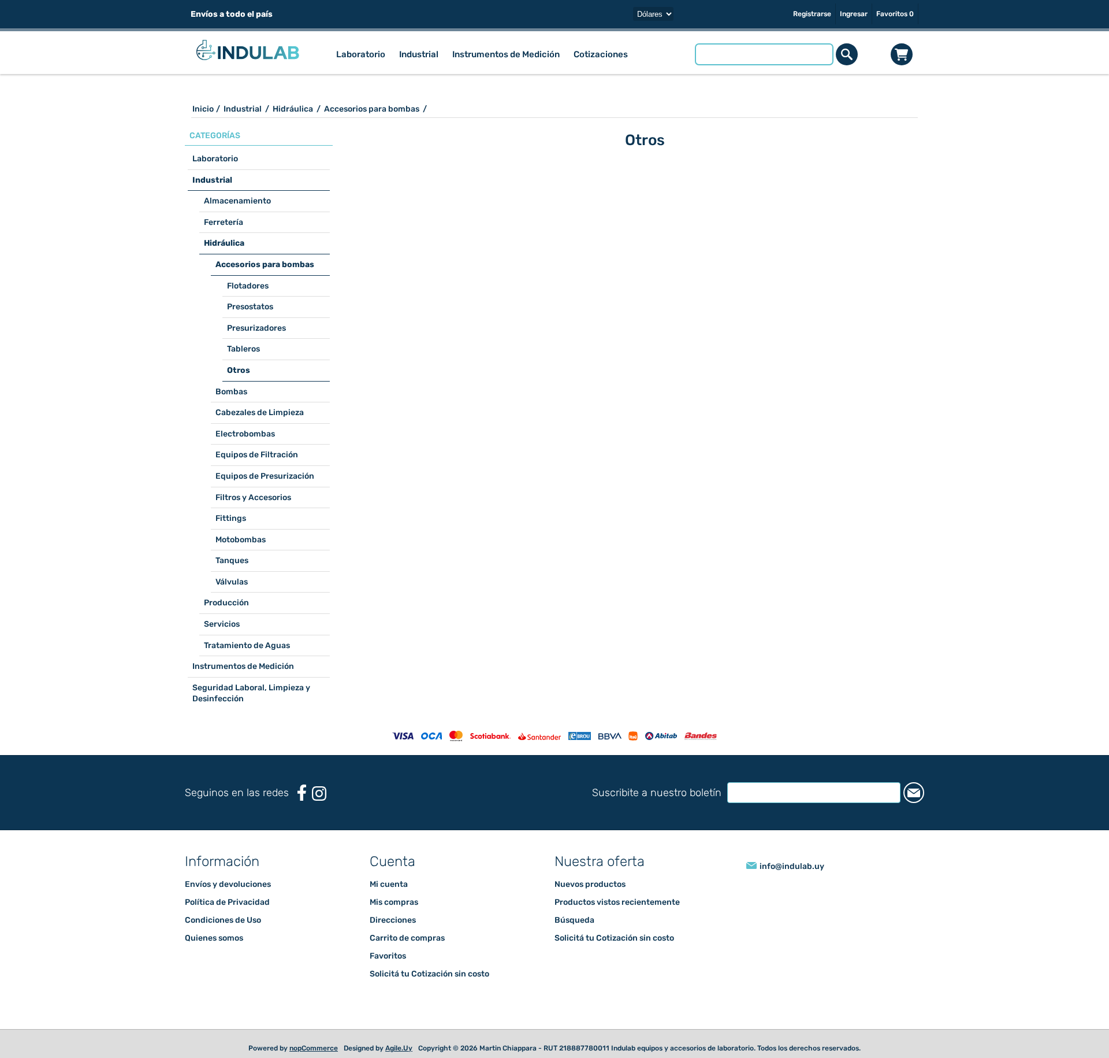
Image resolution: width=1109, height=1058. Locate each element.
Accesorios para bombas (264, 264)
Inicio (203, 109)
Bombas (231, 392)
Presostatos (250, 307)
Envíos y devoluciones (228, 884)
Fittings (230, 518)
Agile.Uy (398, 1048)
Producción (226, 603)
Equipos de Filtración (256, 455)
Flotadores (248, 286)
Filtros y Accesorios (253, 497)
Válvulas (231, 582)
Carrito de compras (902, 54)
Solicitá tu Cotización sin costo (429, 974)
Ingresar (854, 14)
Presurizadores (256, 328)
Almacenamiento (237, 201)
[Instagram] (319, 793)
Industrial (212, 180)
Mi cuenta (389, 884)
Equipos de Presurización (264, 476)
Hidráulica (224, 243)
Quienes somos (214, 938)
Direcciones (393, 920)
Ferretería (223, 222)
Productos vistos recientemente (617, 902)
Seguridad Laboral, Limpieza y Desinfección (251, 693)
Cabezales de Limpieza (259, 412)
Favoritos (388, 956)
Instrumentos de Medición (243, 666)
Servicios (222, 624)
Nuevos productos (590, 884)
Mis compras (394, 902)
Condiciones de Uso (223, 920)
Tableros (243, 349)
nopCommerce (313, 1048)
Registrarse (812, 14)
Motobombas (240, 540)
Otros (238, 370)
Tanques (231, 560)
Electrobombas (245, 434)
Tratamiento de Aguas (247, 645)
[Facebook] (301, 793)
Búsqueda (574, 920)
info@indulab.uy (792, 866)
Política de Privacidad (227, 902)
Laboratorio (215, 159)
